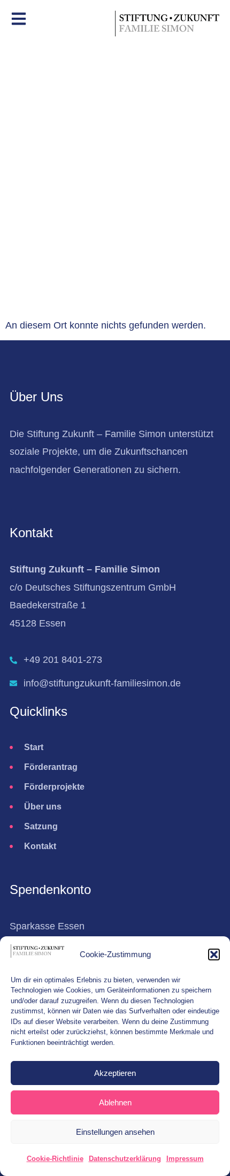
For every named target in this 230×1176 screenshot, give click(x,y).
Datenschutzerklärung (125, 1159)
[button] (214, 954)
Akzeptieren (115, 1073)
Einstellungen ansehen (115, 1131)
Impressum (185, 1159)
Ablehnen (115, 1102)
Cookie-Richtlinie (55, 1159)
